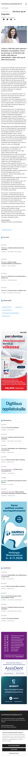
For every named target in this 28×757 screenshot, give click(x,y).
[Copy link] (15, 19)
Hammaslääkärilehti (11, 4)
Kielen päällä (7, 310)
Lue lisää (9, 741)
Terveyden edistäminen (10, 313)
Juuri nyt (18, 307)
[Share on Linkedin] (11, 19)
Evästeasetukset (14, 753)
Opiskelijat (6, 316)
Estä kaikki (14, 749)
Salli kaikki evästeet (14, 745)
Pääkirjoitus (6, 230)
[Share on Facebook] (3, 19)
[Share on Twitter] (7, 19)
